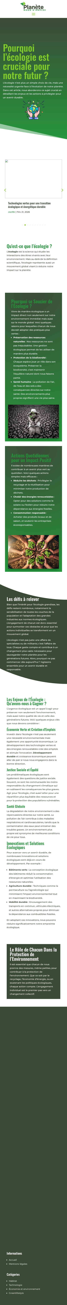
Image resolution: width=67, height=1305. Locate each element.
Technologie (15, 1285)
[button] (62, 190)
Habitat (13, 1281)
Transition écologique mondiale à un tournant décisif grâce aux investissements (36, 205)
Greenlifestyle (16, 1293)
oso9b (15, 212)
